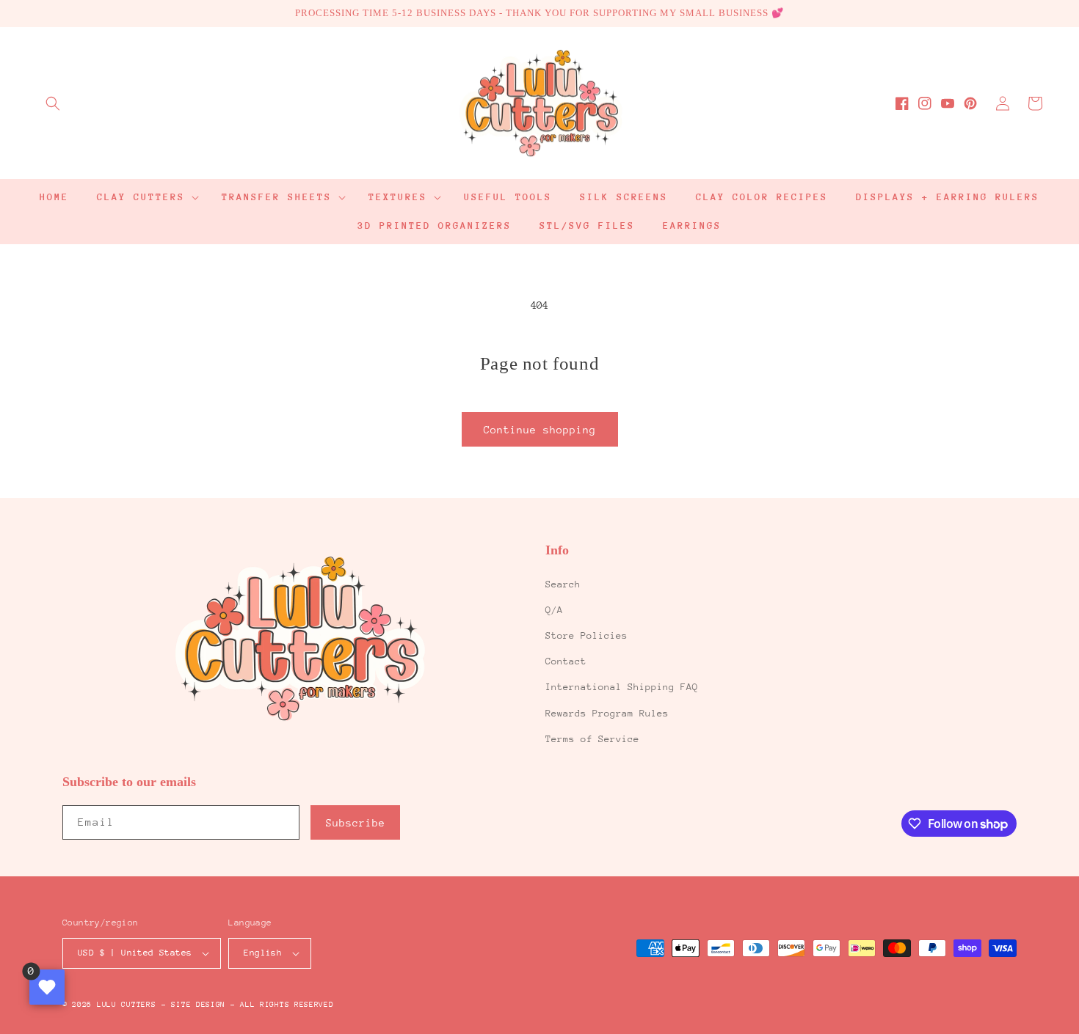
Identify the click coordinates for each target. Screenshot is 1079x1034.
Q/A (554, 609)
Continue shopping (540, 430)
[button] (53, 103)
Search (563, 584)
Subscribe (355, 823)
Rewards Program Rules (607, 713)
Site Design (198, 1004)
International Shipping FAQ (621, 686)
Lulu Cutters (126, 1004)
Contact (565, 661)
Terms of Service (592, 738)
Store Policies (586, 635)
